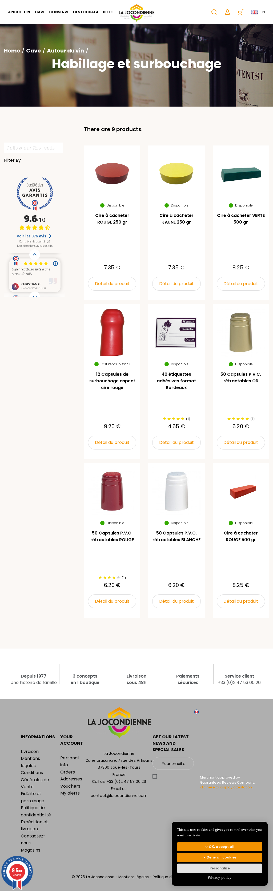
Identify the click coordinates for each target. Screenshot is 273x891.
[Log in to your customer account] (227, 12)
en (262, 12)
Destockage (86, 12)
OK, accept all (221, 846)
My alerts (70, 793)
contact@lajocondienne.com (119, 795)
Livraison (30, 751)
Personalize (220, 868)
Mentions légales (134, 877)
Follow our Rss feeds (30, 147)
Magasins (30, 850)
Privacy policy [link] (220, 877)
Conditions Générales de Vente (35, 780)
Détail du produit (112, 284)
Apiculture (19, 12)
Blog (108, 12)
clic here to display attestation (226, 787)
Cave (40, 12)
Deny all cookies (221, 857)
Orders (67, 772)
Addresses (71, 779)
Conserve (59, 12)
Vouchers (70, 786)
